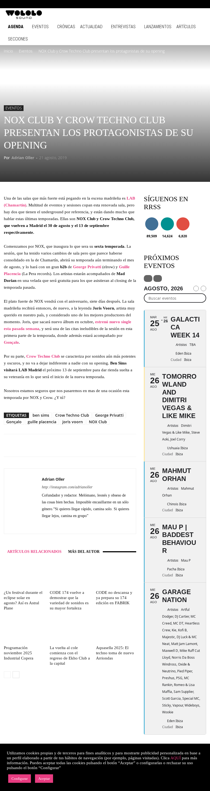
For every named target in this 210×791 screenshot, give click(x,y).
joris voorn (72, 421)
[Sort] (157, 278)
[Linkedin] (173, 4)
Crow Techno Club (72, 415)
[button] (147, 4)
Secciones (18, 39)
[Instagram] (164, 4)
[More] (107, 445)
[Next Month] (203, 288)
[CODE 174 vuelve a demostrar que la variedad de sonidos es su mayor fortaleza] (70, 574)
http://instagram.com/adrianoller (67, 487)
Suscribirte (184, 218)
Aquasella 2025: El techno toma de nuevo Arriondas (115, 653)
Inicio (8, 51)
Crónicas (66, 26)
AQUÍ (175, 758)
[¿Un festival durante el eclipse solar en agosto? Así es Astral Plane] (24, 574)
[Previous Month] (196, 288)
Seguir (151, 218)
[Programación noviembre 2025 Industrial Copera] (24, 629)
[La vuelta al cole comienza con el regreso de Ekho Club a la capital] (70, 629)
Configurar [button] (19, 779)
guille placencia (42, 421)
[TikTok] (191, 4)
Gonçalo (14, 421)
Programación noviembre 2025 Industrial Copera (18, 653)
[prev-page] (7, 674)
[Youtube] (200, 4)
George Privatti (109, 415)
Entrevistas (123, 26)
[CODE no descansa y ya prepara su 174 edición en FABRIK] (116, 574)
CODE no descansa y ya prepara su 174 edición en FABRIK (114, 597)
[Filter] (148, 278)
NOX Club (98, 421)
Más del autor (84, 552)
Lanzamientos (157, 26)
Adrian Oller (22, 157)
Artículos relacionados (34, 552)
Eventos (40, 26)
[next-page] (16, 674)
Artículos (186, 26)
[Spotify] (182, 4)
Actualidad (91, 26)
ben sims (41, 415)
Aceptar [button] (44, 779)
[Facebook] (155, 4)
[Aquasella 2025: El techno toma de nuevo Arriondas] (116, 629)
